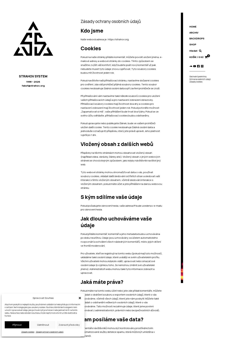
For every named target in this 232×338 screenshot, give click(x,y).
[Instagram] (202, 66)
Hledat (193, 50)
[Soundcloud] (190, 66)
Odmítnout (43, 324)
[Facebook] (198, 66)
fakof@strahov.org (33, 85)
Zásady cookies (27, 332)
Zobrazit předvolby (69, 324)
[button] (79, 298)
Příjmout (17, 324)
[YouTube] (194, 66)
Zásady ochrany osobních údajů (49, 332)
